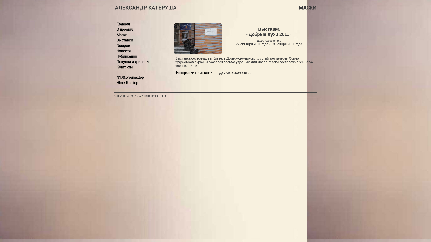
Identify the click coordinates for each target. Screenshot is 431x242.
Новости (124, 51)
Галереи (123, 45)
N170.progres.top (130, 77)
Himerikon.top (127, 83)
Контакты (125, 67)
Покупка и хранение (133, 62)
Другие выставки (233, 73)
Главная (123, 24)
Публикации (127, 56)
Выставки (125, 40)
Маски (122, 35)
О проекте (125, 29)
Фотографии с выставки (193, 73)
